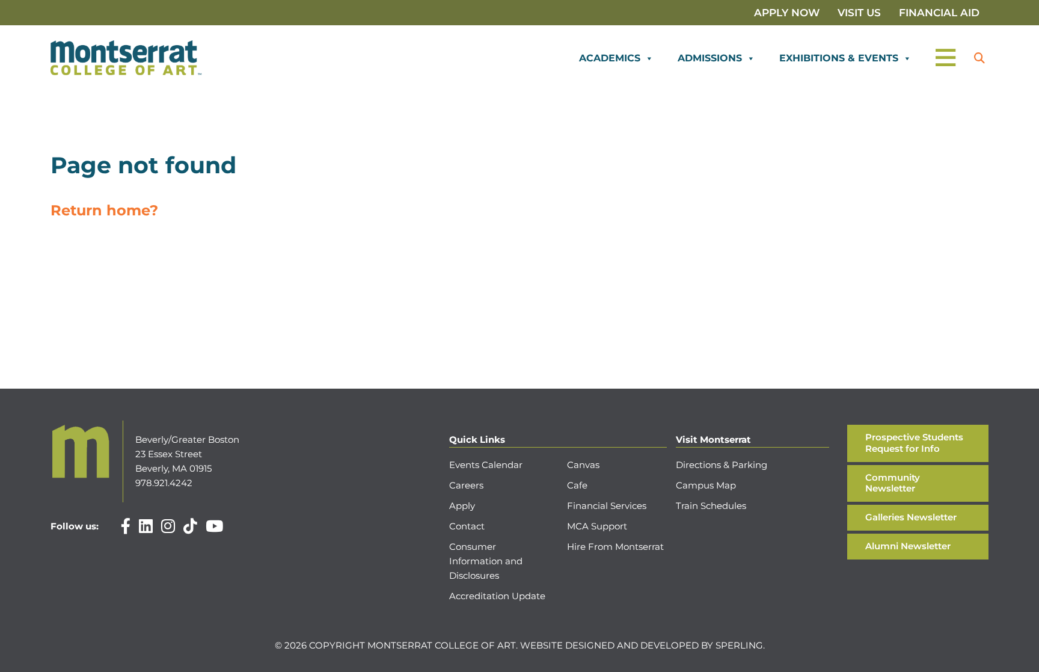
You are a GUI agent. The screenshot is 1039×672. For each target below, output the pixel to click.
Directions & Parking (721, 464)
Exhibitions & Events (838, 58)
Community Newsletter (892, 483)
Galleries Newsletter (911, 517)
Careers (466, 485)
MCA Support (597, 526)
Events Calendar (486, 464)
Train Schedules (711, 505)
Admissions (710, 58)
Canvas (583, 464)
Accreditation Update (497, 596)
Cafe (577, 485)
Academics (609, 58)
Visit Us (859, 13)
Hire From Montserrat (615, 546)
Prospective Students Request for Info (914, 442)
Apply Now (787, 13)
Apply (462, 505)
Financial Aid (939, 13)
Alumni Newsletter (908, 546)
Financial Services (606, 505)
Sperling (739, 645)
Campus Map (706, 485)
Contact (467, 526)
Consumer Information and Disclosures (486, 561)
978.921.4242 (163, 483)
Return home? (104, 210)
